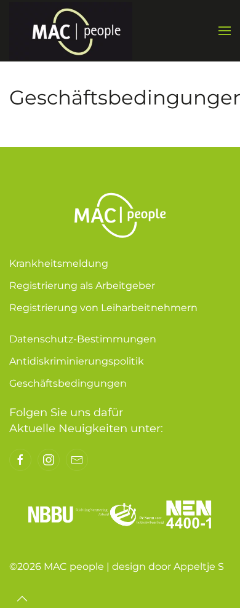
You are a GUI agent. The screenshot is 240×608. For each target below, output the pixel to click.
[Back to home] (70, 30)
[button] (224, 30)
